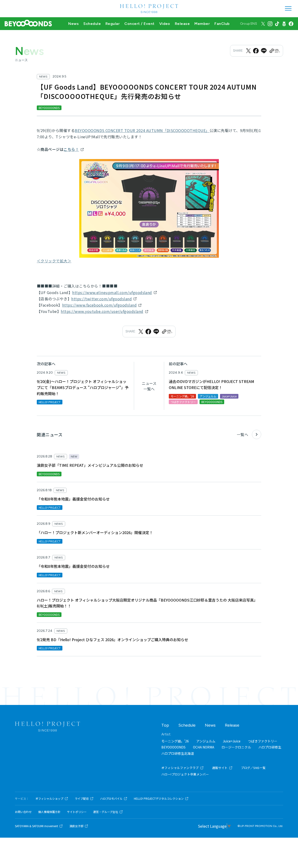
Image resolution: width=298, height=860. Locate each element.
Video (164, 23)
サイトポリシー (77, 812)
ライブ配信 (82, 798)
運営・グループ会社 (105, 812)
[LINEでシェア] (264, 51)
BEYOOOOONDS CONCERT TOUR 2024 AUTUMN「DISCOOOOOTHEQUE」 (142, 130)
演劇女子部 (76, 826)
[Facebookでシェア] (256, 51)
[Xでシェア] (248, 50)
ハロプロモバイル (111, 798)
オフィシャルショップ (49, 798)
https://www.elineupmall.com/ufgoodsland (112, 292)
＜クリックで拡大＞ (54, 261)
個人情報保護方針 (49, 812)
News (73, 23)
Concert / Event (139, 23)
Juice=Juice (231, 741)
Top (165, 725)
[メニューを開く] (288, 8)
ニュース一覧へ (149, 386)
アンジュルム (205, 741)
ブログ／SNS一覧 (253, 767)
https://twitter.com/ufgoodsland (101, 298)
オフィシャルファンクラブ (180, 767)
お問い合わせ (23, 812)
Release (182, 23)
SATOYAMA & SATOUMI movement (36, 826)
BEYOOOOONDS (173, 747)
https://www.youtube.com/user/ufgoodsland (102, 311)
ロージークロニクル (236, 747)
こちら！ (71, 149)
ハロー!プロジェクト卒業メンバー (185, 774)
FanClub (222, 23)
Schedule (92, 23)
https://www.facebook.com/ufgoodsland (99, 305)
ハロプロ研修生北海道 (177, 753)
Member (202, 23)
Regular (112, 23)
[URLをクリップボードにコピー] (274, 51)
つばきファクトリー (262, 741)
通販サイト (220, 767)
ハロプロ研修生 (269, 747)
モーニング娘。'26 (175, 741)
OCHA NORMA (203, 747)
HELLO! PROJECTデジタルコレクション (159, 798)
